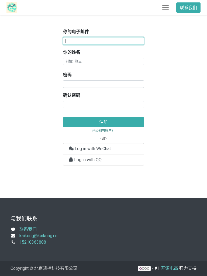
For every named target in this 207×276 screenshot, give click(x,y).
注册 (103, 122)
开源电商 (169, 268)
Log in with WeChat (92, 148)
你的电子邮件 (76, 31)
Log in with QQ (87, 159)
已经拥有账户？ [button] (103, 131)
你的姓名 (71, 52)
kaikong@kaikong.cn (38, 235)
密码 (67, 74)
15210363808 (32, 242)
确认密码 (71, 95)
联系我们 (188, 7)
